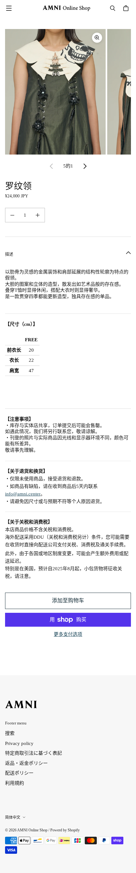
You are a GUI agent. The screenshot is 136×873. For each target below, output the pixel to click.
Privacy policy (19, 743)
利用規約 (14, 783)
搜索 (10, 733)
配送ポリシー (19, 773)
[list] (68, 92)
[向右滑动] (84, 166)
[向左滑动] (51, 166)
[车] (127, 8)
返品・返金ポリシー (26, 763)
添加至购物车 (68, 601)
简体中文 (12, 817)
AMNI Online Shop (32, 830)
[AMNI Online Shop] (66, 8)
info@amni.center (22, 493)
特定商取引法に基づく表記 (33, 753)
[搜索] (113, 8)
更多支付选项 (68, 634)
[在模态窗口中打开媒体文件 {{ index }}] (55, 92)
